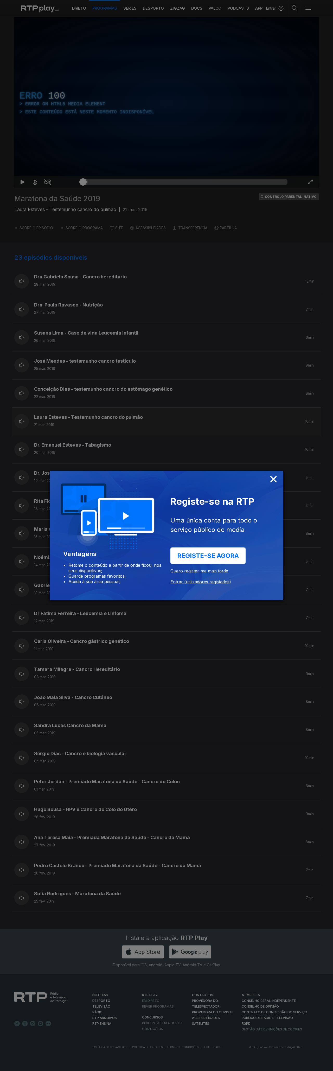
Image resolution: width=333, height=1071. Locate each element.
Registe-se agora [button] (208, 555)
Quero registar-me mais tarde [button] (199, 570)
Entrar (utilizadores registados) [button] (200, 581)
